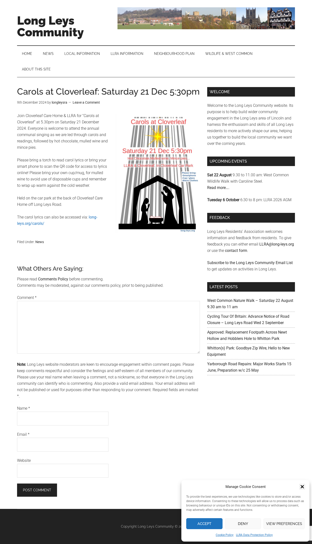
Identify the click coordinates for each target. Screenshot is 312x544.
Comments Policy (53, 279)
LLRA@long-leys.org (276, 244)
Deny (243, 524)
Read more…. (218, 187)
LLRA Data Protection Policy (254, 535)
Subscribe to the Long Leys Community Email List (250, 262)
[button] (302, 486)
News (39, 242)
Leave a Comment (86, 102)
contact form (236, 250)
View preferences (284, 524)
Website (24, 460)
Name (23, 408)
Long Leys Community (50, 26)
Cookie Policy (225, 535)
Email (23, 434)
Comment (27, 297)
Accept (204, 524)
